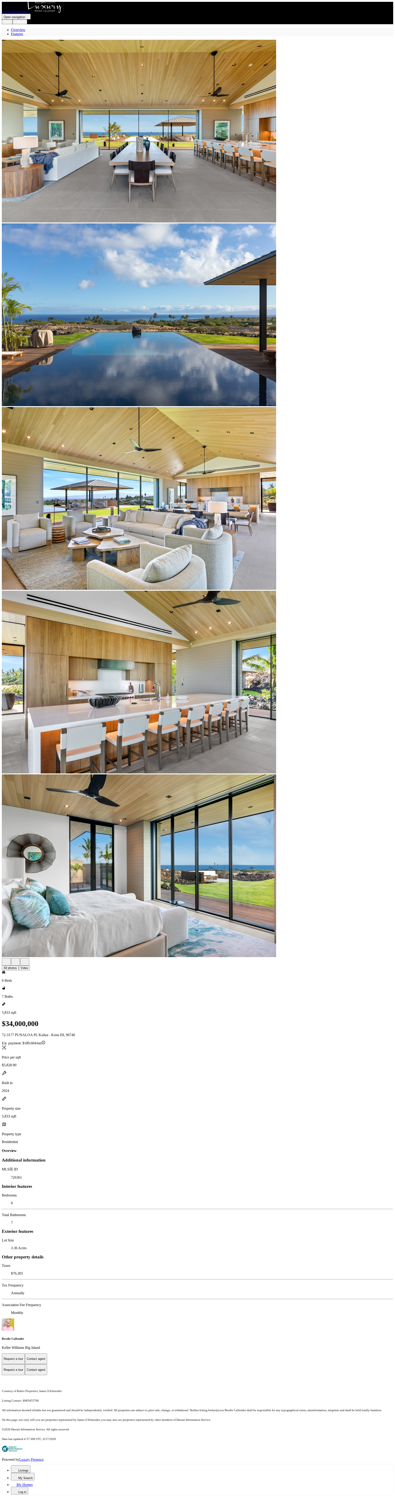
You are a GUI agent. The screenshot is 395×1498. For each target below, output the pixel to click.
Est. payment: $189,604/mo (22, 1043)
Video (24, 968)
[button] (197, 131)
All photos (10, 968)
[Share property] (24, 962)
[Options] (6, 962)
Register (19, 22)
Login (7, 22)
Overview (18, 30)
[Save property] (15, 962)
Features (17, 34)
